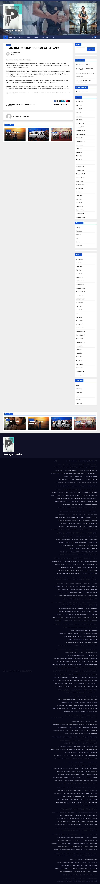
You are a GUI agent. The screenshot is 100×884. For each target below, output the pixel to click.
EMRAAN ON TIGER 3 (60, 583)
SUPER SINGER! (78, 796)
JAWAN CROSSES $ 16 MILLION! (90, 636)
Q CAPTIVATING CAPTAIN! (91, 749)
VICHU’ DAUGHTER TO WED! (91, 865)
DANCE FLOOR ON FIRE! (73, 564)
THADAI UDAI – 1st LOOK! (77, 802)
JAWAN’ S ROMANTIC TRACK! (78, 649)
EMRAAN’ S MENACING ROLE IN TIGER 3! (74, 583)
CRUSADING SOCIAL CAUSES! (70, 561)
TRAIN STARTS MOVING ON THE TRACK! (62, 852)
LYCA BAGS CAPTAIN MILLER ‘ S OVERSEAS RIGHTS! (69, 699)
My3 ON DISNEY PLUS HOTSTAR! (90, 727)
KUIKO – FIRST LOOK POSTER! (90, 680)
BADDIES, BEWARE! (61, 533)
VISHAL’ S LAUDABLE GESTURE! (90, 871)
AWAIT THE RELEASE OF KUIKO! (57, 529)
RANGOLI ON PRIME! (92, 755)
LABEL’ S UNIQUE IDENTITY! (63, 689)
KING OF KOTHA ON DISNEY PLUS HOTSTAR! (62, 680)
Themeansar (29, 671)
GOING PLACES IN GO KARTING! (68, 605)
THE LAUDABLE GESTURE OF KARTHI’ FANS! (87, 812)
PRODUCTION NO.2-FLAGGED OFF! (58, 749)
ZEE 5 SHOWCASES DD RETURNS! (64, 881)
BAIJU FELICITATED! (71, 533)
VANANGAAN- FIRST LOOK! (91, 859)
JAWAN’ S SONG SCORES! (91, 649)
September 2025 (80, 141)
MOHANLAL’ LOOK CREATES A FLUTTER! (88, 714)
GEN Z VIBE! (57, 134)
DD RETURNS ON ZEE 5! (92, 564)
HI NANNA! (94, 611)
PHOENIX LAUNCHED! (68, 743)
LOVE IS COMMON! (93, 696)
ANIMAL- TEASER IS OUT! (64, 514)
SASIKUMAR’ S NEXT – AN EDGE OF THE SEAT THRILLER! (85, 777)
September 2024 (80, 184)
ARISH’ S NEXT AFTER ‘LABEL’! (90, 517)
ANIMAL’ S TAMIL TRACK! (60, 517)
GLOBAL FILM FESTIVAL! (92, 602)
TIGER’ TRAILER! (57, 849)
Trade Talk (44, 37)
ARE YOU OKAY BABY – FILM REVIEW (75, 517)
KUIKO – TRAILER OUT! (69, 683)
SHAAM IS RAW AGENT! (64, 783)
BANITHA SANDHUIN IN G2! (91, 533)
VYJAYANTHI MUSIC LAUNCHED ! (90, 874)
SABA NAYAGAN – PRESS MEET (78, 771)
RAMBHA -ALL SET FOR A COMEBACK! (79, 755)
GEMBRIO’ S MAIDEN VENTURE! (69, 598)
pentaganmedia (16, 52)
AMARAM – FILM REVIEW (83, 64)
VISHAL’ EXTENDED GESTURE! (66, 871)
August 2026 (79, 101)
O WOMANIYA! (94, 736)
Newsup (23, 671)
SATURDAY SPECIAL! (58, 780)
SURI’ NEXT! (76, 799)
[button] (92, 37)
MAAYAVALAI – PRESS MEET (67, 702)
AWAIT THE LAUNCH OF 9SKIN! (90, 526)
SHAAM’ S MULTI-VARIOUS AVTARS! (89, 783)
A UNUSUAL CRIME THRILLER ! (90, 489)
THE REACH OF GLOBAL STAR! (90, 815)
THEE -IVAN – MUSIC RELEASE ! (73, 827)
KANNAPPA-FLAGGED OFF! (91, 667)
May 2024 (79, 199)
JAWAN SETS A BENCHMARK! (90, 642)
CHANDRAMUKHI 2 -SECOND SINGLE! (67, 554)
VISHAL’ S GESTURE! (78, 871)
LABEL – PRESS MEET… (92, 683)
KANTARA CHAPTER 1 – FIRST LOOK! (61, 671)
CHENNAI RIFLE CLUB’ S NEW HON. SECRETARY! (87, 554)
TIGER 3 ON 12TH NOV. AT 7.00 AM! (79, 840)
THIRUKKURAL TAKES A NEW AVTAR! (89, 827)
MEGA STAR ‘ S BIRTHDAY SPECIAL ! (89, 708)
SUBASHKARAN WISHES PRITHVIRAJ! (89, 793)
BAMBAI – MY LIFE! (80, 533)
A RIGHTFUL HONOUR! (92, 482)
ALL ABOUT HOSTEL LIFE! (91, 501)
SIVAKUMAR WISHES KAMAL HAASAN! (76, 790)
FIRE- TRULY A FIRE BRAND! (76, 589)
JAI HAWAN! (64, 623)
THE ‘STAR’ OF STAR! (72, 812)
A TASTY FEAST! (73, 485)
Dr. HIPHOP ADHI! (93, 570)
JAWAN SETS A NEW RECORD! (80, 645)
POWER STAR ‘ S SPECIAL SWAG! (90, 743)
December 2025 (80, 130)
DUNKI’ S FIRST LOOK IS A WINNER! (63, 580)
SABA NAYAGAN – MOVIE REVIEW (63, 771)
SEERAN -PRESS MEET (92, 780)
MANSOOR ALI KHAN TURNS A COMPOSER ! (87, 705)
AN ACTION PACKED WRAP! (77, 504)
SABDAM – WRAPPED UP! (91, 771)
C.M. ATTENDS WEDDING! (80, 545)
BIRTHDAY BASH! (75, 539)
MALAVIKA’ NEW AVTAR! (92, 702)
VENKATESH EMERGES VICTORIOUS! (89, 862)
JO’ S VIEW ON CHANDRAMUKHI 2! (63, 661)
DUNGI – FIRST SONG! (75, 573)
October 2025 (79, 137)
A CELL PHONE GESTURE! (73, 470)
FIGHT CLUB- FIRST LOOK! (64, 589)
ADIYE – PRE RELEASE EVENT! (63, 498)
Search (78, 44)
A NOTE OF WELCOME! (81, 482)
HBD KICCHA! (77, 611)
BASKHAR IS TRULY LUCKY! (68, 536)
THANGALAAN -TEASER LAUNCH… (59, 812)
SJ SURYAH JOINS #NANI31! (91, 790)
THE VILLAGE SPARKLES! (60, 824)
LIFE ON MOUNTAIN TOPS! (70, 692)
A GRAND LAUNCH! (68, 476)
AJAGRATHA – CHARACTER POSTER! (61, 501)
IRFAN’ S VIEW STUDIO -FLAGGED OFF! (88, 614)
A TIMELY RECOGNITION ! (77, 489)
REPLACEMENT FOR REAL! (91, 765)
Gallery (36, 37)
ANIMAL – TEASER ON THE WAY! (90, 511)
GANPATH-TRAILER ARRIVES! (91, 595)
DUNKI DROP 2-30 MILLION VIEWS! (89, 576)
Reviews (21, 37)
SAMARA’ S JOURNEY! (57, 777)
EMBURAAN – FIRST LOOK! (91, 580)
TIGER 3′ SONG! (73, 846)
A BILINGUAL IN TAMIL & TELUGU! (77, 467)
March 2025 (79, 163)
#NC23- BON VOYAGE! (63, 464)
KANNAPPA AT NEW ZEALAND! (77, 667)
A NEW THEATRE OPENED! (91, 479)
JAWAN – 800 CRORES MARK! (90, 627)
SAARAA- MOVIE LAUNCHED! (90, 768)
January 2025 (80, 170)
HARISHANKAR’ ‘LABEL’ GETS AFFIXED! (66, 608)
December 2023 (80, 217)
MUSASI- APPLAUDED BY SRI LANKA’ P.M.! (88, 724)
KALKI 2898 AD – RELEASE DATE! (58, 664)
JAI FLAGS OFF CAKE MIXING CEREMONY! (80, 620)
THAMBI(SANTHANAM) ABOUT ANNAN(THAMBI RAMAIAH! (73, 809)
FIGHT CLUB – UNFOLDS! (91, 586)
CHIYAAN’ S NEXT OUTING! (77, 558)
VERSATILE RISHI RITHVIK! (78, 865)
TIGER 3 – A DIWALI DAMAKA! (63, 837)
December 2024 (80, 174)
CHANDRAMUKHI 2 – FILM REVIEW (89, 548)
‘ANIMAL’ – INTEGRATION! (71, 460)
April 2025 (79, 159)
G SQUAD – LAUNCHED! (78, 595)
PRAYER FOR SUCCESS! (92, 746)
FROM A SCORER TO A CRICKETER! (77, 592)
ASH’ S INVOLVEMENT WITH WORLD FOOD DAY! (71, 523)
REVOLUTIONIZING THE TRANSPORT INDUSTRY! (62, 768)
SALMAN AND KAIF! (75, 774)
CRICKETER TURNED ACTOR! (90, 558)
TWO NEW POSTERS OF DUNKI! (63, 856)
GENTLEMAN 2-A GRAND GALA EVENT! (59, 602)
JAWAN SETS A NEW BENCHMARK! (65, 645)
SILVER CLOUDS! (81, 787)
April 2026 (79, 116)
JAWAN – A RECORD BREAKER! (77, 630)
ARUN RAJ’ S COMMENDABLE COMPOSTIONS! (68, 520)
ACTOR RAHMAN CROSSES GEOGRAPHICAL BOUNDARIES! (70, 495)
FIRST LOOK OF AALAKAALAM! (90, 589)
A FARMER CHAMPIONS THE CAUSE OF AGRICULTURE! (75, 473)
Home (55, 460)
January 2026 (80, 127)
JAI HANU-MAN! (93, 620)
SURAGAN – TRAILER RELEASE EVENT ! (65, 799)
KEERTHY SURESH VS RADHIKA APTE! (61, 677)
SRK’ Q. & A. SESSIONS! (75, 793)
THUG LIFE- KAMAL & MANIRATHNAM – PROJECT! (86, 830)
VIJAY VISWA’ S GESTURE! (78, 868)
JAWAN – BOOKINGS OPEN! (91, 630)
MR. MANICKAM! (72, 718)
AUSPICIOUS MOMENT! (64, 526)
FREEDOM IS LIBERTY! (63, 592)
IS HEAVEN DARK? (57, 620)
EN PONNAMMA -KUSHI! (59, 586)
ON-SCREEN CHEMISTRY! (79, 740)
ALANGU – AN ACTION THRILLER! (78, 501)
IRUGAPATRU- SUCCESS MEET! (90, 617)
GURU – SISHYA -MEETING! (82, 605)
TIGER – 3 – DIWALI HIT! (71, 834)
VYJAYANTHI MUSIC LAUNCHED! (69, 878)
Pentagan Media (12, 30)
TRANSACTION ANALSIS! (77, 852)
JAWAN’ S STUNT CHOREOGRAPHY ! (72, 652)
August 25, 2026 (11, 425)
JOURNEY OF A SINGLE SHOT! (78, 661)
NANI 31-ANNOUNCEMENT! (59, 730)
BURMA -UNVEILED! (93, 542)
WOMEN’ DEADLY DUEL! (92, 878)
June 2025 (79, 152)
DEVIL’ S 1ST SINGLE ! (82, 567)
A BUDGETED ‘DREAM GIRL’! (91, 467)
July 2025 (78, 148)
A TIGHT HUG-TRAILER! (92, 485)
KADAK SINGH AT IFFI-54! (91, 661)
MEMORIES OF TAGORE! (61, 104)
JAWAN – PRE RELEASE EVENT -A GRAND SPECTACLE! (71, 633)
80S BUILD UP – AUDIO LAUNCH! (61, 467)
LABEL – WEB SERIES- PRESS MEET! (63, 686)
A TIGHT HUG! (58, 489)
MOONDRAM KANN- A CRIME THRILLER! (59, 718)
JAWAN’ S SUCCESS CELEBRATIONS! (89, 652)
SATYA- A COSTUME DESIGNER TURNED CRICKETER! (75, 780)
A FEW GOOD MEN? (92, 473)
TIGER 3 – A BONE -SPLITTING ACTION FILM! (87, 834)
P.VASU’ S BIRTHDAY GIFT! (91, 740)
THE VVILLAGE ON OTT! (60, 827)
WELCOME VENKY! (81, 878)
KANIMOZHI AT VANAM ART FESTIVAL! (75, 664)
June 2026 (79, 109)
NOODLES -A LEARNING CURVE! (82, 736)
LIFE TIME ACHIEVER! (81, 692)
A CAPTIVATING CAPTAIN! (61, 470)
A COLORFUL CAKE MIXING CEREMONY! (88, 470)
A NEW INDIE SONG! (80, 479)
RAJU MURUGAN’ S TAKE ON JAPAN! (61, 755)
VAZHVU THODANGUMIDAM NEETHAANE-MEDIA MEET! (68, 862)
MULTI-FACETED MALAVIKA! (78, 721)
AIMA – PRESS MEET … (92, 498)
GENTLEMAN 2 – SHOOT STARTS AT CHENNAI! (87, 598)
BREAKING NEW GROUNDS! (64, 542)
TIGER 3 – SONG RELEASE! (91, 837)
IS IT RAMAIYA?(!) (66, 620)
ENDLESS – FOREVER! (69, 586)
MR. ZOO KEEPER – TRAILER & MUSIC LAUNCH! (87, 718)
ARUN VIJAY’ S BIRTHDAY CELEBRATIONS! (88, 520)
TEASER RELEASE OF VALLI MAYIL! (63, 802)
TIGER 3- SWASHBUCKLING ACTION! (80, 843)
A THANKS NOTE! (81, 485)
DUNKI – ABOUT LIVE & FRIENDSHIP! (89, 573)
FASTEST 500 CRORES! (80, 586)
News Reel (12, 37)
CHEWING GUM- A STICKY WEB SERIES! (62, 558)
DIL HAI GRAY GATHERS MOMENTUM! (66, 570)
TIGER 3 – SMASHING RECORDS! (77, 837)
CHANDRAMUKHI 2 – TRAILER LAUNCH (88, 551)
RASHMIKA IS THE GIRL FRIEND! (76, 758)
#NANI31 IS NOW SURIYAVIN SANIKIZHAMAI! (87, 460)
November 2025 (80, 134)
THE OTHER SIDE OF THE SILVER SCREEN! (73, 815)
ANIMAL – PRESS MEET (77, 511)
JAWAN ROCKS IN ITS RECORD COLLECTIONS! (73, 642)
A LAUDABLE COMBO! (78, 476)
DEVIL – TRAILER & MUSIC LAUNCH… (68, 567)
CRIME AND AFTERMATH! (57, 561)
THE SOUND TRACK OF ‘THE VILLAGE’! (88, 818)
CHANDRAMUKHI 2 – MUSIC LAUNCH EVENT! (69, 551)
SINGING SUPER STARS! (62, 790)
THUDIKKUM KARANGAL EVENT (67, 830)
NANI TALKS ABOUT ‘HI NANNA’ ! (73, 730)
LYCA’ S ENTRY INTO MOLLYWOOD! (89, 699)
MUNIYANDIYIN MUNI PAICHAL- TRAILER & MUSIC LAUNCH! (65, 724)
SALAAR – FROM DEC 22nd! (64, 774)
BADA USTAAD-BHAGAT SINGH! (72, 529)
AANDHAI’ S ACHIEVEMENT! (75, 492)
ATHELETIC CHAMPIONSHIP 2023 (90, 523)
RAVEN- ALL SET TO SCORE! (91, 758)
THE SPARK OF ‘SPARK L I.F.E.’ (64, 821)
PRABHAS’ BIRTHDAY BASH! (79, 746)
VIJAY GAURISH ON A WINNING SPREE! (63, 868)
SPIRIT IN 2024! (66, 793)
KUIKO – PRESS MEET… (59, 683)
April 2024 (79, 202)
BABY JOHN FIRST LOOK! (91, 881)
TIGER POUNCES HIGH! (83, 846)
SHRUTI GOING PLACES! (72, 787)
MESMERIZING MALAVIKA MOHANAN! (71, 711)
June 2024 (79, 195)
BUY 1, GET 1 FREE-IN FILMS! (67, 545)
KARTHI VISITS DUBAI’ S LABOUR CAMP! (88, 671)
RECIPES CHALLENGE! (92, 761)
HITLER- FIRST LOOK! (59, 614)
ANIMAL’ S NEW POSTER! (91, 514)
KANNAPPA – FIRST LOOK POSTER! (62, 667)
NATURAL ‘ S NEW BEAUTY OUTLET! (72, 733)
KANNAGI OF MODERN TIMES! (90, 664)
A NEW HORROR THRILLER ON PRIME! (67, 479)
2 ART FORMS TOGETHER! (91, 464)
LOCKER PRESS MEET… (92, 692)
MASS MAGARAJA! (66, 708)
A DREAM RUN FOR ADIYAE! (57, 473)
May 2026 (79, 112)
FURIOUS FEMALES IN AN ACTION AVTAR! (63, 595)
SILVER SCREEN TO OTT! (91, 787)
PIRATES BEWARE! (77, 743)
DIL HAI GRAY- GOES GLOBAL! (82, 570)
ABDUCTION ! (54, 495)
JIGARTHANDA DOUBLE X (91, 655)
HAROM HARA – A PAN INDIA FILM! (65, 611)
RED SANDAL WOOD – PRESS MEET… (76, 765)
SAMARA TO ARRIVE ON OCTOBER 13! (89, 774)
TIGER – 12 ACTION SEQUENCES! (58, 834)
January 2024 (80, 213)
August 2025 (79, 145)
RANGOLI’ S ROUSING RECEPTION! (62, 758)
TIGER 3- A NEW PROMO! (65, 843)
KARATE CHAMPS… (74, 671)
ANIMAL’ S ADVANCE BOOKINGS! (78, 514)
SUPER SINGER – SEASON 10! (68, 796)
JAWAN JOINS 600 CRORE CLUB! (90, 639)
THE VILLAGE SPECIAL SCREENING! (74, 824)
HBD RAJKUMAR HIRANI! (86, 611)
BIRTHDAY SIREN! (83, 539)
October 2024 (80, 181)
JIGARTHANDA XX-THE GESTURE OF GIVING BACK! (86, 658)
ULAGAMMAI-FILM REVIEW (91, 856)
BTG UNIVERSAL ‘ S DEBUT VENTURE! (79, 542)
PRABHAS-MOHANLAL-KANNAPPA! (65, 746)
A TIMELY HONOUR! (66, 489)
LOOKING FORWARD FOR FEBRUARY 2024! (78, 696)
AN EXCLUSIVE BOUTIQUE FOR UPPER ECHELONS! (67, 507)
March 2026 (79, 119)
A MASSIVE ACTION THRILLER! (90, 476)
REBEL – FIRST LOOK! (69, 761)
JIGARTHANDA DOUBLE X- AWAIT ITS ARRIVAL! (64, 658)
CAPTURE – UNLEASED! (92, 545)
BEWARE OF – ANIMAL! (80, 536)
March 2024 (79, 206)
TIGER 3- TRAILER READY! (63, 846)
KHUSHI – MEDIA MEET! (75, 677)
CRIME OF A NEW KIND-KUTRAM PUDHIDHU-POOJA (22, 105)
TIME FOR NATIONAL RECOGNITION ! (89, 849)
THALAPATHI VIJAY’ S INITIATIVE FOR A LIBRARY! (86, 805)
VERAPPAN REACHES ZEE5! (65, 865)
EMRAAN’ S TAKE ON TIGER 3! (90, 583)
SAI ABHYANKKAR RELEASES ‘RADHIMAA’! (13, 134)
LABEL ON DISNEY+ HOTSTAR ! (90, 686)
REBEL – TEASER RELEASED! (80, 761)
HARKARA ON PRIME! (92, 608)
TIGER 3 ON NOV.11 (55, 843)
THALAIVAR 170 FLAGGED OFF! (90, 802)
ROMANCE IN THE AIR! (78, 768)
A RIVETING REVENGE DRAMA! (62, 485)
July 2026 (79, 105)
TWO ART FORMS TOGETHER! (90, 852)
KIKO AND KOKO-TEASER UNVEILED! (89, 677)
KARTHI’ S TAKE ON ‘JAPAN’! (61, 674)
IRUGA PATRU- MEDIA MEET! (58, 617)
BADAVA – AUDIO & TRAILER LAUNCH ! (88, 529)
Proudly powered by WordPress (10, 671)
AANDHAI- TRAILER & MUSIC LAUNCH (60, 492)
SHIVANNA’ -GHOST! (61, 787)
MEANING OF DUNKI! (76, 708)
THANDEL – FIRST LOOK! (91, 809)
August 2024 (79, 188)
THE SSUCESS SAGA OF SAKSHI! (78, 821)
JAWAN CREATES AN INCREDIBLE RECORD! (73, 636)
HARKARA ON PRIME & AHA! (81, 608)
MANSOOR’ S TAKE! (57, 708)
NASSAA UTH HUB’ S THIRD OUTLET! (89, 730)
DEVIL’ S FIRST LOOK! (92, 567)
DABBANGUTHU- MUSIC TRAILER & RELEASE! (87, 561)
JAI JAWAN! (70, 623)
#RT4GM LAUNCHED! (73, 464)
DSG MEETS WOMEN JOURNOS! (63, 573)
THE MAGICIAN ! (60, 815)
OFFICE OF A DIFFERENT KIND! (66, 740)
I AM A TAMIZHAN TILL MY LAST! (72, 614)
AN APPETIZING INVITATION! (91, 504)
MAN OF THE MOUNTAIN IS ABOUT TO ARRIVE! (67, 705)
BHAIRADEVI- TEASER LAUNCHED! (63, 539)
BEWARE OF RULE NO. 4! (92, 536)
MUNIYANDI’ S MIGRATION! (91, 721)
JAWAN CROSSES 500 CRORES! (74, 639)
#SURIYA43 (82, 464)
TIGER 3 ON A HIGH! (92, 840)
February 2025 (80, 166)
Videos (28, 37)
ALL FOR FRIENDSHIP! (65, 504)
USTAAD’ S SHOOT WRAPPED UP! (77, 859)
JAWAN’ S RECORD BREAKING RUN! (63, 649)
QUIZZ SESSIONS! (68, 752)
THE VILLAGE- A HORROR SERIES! (90, 824)
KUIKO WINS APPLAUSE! (81, 683)
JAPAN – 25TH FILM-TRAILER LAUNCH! (88, 623)
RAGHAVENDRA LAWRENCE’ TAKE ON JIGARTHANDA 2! (85, 752)
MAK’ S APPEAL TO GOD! (80, 702)
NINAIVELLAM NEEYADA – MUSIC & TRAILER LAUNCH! (63, 736)
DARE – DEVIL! (82, 564)
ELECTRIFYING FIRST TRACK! (78, 580)
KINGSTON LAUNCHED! (78, 680)
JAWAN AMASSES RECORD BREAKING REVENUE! (73, 627)
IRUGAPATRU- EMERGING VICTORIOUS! (74, 617)
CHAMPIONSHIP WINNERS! (75, 548)
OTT (52, 37)
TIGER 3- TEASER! (93, 843)
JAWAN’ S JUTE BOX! (92, 645)
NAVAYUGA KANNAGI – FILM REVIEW (89, 733)
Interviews (79, 231)
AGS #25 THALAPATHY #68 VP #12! (78, 498)
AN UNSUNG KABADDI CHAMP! (64, 511)
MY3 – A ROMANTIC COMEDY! (75, 727)
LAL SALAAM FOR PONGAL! (76, 689)
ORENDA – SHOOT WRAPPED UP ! (36, 133)
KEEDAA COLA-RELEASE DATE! (90, 674)
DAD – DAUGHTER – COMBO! (61, 564)
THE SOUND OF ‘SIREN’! (74, 818)
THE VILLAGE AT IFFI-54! (91, 821)
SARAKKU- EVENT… (68, 777)
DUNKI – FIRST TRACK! (76, 576)
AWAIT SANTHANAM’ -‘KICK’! (76, 526)
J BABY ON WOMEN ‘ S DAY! (79, 881)
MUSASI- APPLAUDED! (62, 727)
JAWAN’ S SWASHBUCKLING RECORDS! (76, 655)
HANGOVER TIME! (93, 605)
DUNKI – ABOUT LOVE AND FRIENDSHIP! (61, 576)
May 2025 (78, 155)
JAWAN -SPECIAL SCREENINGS (90, 633)
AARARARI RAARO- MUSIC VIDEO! (90, 492)
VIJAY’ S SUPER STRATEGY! (91, 868)
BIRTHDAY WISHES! (93, 539)
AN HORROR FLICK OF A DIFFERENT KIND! (88, 507)
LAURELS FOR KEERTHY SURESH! (90, 689)
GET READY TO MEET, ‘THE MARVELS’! (77, 602)
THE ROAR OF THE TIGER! (62, 818)
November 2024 (80, 177)
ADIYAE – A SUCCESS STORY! (90, 495)
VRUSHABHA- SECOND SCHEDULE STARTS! (72, 874)
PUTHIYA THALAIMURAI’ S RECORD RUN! (75, 749)
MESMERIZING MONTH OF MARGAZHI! (89, 711)
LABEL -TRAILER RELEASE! (77, 686)
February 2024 (80, 210)
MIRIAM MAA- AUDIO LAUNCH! (72, 714)
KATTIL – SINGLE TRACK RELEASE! (75, 674)
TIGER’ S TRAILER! (93, 846)
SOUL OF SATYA (57, 793)
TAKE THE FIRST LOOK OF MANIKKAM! (89, 799)
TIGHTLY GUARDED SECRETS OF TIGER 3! (71, 849)
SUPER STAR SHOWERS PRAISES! (90, 796)
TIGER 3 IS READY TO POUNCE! (64, 840)
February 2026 (80, 123)
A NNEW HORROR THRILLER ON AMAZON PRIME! (65, 482)
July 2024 (79, 192)
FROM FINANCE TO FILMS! (91, 592)
